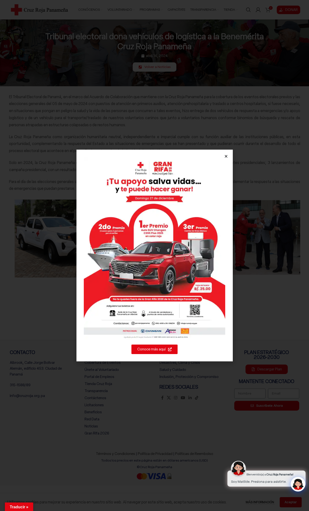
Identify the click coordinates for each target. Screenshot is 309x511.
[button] (226, 156)
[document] (154, 255)
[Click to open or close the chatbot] (298, 484)
